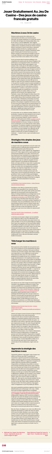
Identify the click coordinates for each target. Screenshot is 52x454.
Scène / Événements (37, 2)
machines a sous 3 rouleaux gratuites (28, 290)
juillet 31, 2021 (28, 22)
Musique (20, 2)
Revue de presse (28, 2)
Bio (23, 2)
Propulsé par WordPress (19, 451)
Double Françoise (7, 2)
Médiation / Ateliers (46, 2)
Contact (48, 3)
